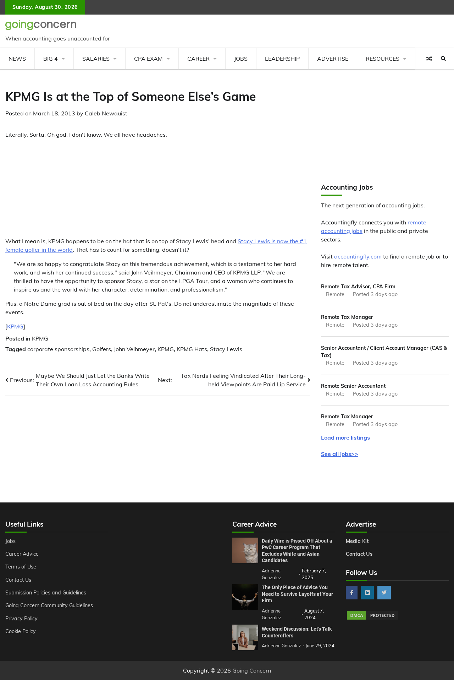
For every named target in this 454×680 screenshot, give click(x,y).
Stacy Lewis (226, 349)
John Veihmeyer (134, 349)
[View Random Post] (429, 58)
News (17, 58)
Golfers (101, 349)
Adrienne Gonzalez (281, 645)
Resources (382, 58)
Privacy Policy (21, 618)
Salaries (96, 58)
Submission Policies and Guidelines (45, 592)
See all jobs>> (339, 453)
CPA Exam (148, 58)
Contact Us (18, 580)
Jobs (241, 58)
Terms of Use (20, 567)
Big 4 (50, 58)
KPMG (15, 326)
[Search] (443, 58)
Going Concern (251, 670)
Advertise (332, 58)
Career (198, 58)
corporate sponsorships (58, 349)
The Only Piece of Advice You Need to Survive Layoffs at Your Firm (297, 593)
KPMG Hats (192, 349)
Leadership (282, 58)
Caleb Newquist (106, 113)
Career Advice (22, 554)
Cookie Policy (20, 631)
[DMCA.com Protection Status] (372, 618)
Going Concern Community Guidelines (49, 605)
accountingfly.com (358, 256)
